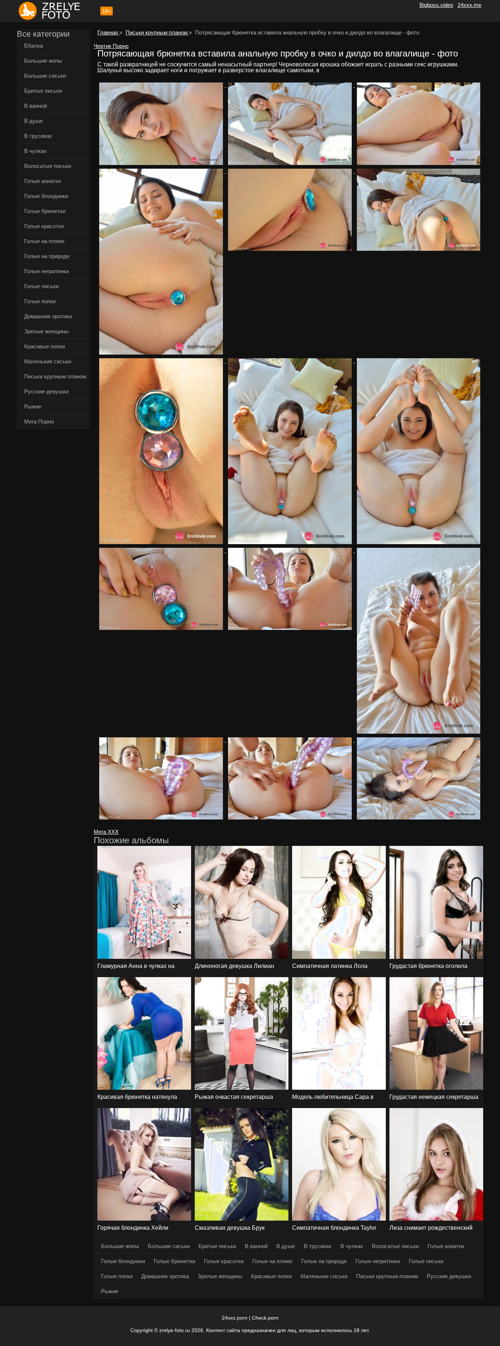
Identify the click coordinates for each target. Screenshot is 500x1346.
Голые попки (40, 301)
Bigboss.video (436, 5)
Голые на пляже (44, 241)
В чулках (35, 151)
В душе (33, 121)
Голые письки (41, 286)
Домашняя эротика (48, 316)
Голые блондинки (46, 196)
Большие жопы (43, 61)
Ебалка (33, 46)
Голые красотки (44, 226)
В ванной (35, 106)
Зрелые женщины (46, 331)
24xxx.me (469, 5)
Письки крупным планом (55, 376)
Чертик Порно (111, 46)
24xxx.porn (234, 1318)
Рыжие (32, 406)
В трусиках (38, 136)
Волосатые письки (47, 166)
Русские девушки (46, 391)
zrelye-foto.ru (174, 1330)
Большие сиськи (45, 76)
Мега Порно (39, 421)
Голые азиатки (42, 181)
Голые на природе (47, 256)
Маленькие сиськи (47, 361)
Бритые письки (43, 91)
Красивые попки (44, 346)
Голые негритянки (46, 271)
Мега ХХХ (106, 832)
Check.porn (265, 1318)
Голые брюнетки (45, 211)
